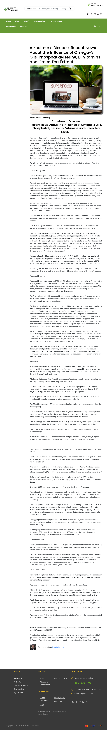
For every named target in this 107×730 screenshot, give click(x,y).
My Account (18, 692)
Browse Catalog (56, 21)
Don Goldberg (58, 647)
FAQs (42, 705)
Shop (17, 21)
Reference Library (40, 21)
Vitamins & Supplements (45, 683)
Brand (42, 678)
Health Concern (60, 678)
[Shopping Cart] (99, 26)
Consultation (11, 26)
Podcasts (17, 682)
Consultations (19, 689)
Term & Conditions (44, 699)
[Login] (95, 26)
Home (8, 21)
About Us (23, 26)
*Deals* (26, 21)
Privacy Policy (59, 698)
